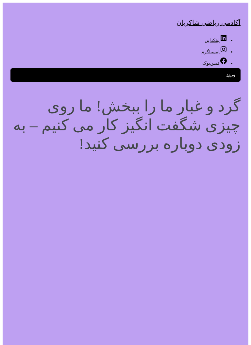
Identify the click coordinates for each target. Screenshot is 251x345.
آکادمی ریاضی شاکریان (208, 22)
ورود (230, 74)
